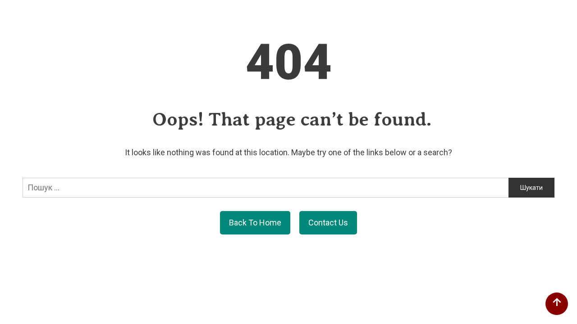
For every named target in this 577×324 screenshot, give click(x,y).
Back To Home (255, 222)
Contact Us (328, 222)
